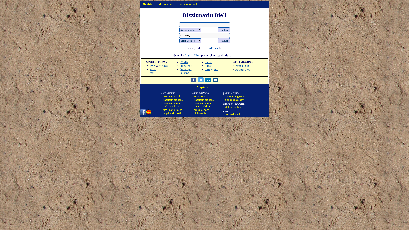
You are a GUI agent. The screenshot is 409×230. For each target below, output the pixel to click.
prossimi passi (202, 109)
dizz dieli (171, 96)
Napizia (202, 87)
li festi (208, 66)
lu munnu (186, 66)
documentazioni (188, 4)
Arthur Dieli (193, 55)
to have (163, 66)
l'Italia (184, 62)
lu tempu (185, 69)
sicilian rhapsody (234, 99)
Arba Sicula (242, 66)
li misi (208, 62)
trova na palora (171, 103)
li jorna (184, 73)
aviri (153, 66)
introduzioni (200, 96)
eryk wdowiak (232, 114)
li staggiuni (211, 69)
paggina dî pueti (172, 113)
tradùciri (212, 48)
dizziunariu (165, 4)
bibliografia (200, 113)
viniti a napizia (233, 107)
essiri (153, 69)
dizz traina (172, 109)
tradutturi (173, 99)
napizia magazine (235, 96)
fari (152, 73)
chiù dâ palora (171, 106)
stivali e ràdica (202, 106)
